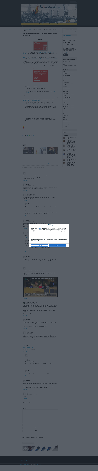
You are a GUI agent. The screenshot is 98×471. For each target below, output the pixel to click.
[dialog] (49, 235)
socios (40, 228)
